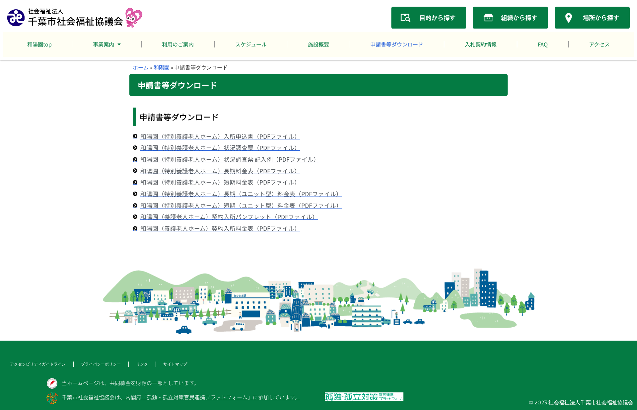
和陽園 (162, 67)
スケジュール (251, 44)
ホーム (141, 67)
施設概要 (318, 44)
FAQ (543, 44)
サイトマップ (175, 364)
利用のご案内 (178, 44)
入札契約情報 (481, 44)
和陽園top (39, 44)
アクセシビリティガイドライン (38, 364)
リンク (142, 364)
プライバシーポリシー (101, 364)
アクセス (599, 44)
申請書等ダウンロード (396, 44)
